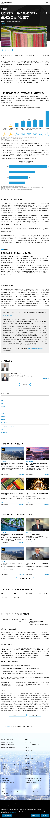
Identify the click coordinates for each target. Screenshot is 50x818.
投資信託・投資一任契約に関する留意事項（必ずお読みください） (35, 786)
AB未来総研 (4, 770)
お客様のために (5, 768)
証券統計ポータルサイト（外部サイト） (9, 791)
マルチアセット (4, 406)
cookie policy (13, 812)
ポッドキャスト (4, 429)
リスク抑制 (4, 598)
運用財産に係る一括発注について (8, 780)
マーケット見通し (28, 747)
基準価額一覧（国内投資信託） (7, 739)
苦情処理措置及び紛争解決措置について (32, 782)
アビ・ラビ (28, 472)
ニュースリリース (28, 750)
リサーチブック (28, 755)
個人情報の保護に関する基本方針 (8, 782)
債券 (2, 403)
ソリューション (4, 413)
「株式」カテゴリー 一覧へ (25, 578)
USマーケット (4, 432)
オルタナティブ (4, 410)
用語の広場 (27, 763)
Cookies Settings (5, 793)
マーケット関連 (28, 742)
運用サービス (27, 739)
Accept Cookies (35, 815)
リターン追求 (17, 598)
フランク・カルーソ (30, 572)
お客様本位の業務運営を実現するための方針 (10, 776)
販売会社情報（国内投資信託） (7, 742)
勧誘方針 (3, 784)
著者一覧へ (25, 384)
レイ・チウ (28, 502)
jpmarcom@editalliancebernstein (36, 348)
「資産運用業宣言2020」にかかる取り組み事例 (33, 778)
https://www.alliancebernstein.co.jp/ (12, 621)
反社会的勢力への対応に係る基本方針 (9, 785)
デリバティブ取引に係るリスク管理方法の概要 (33, 780)
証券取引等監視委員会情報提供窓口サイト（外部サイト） (35, 788)
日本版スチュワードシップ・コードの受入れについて (34, 776)
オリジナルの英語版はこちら (10, 315)
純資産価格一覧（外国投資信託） (8, 744)
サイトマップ (27, 771)
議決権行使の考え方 (5, 778)
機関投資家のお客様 (29, 758)
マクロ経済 (3, 416)
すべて (2, 397)
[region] (25, 813)
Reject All (45, 815)
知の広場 (7, 726)
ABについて (3, 758)
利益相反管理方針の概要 (29, 784)
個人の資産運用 (4, 422)
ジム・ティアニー (29, 541)
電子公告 (27, 752)
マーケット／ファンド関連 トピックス (33, 744)
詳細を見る (21, 474)
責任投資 (3, 419)
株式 (3, 23)
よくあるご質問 (28, 769)
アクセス (3, 766)
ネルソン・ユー (4, 472)
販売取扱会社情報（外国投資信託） (8, 747)
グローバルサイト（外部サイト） (31, 791)
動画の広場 (27, 766)
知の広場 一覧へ (35, 715)
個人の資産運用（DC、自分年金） (8, 426)
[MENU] (47, 2)
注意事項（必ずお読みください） (8, 788)
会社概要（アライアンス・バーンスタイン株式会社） (11, 764)
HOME (2, 726)
